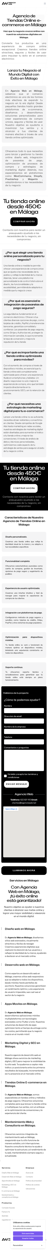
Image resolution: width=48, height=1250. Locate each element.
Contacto (29, 1177)
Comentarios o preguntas (16, 748)
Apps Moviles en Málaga (11, 1181)
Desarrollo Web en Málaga (11, 1177)
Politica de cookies (33, 1185)
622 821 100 (25, 800)
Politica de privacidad (34, 1181)
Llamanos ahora (24, 870)
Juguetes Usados (8, 1220)
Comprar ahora (24, 222)
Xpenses (5, 1216)
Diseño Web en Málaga (10, 1173)
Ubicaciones (30, 1189)
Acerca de (29, 1173)
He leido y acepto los (23, 775)
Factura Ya (6, 1212)
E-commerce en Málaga (11, 1191)
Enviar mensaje (16, 784)
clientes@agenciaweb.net (24, 803)
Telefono (8, 737)
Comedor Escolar (8, 1208)
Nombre (8, 706)
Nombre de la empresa (15, 727)
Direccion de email (13, 716)
